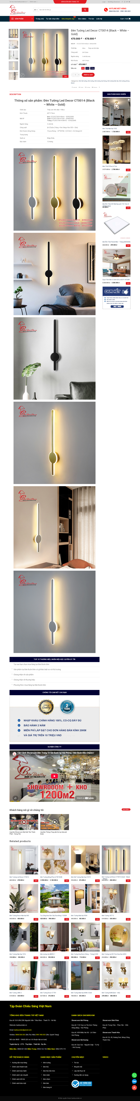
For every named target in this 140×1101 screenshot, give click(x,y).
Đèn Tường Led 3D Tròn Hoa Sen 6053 (114, 954)
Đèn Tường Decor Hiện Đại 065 (19, 915)
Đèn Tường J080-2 (16, 993)
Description (15, 94)
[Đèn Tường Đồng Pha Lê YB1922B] (54, 859)
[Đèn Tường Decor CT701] (54, 975)
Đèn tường (91, 81)
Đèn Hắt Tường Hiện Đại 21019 (81, 877)
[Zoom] (22, 75)
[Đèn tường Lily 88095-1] (54, 937)
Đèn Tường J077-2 (108, 915)
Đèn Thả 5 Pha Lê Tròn (109, 166)
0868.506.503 (114, 11)
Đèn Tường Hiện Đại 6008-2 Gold (81, 993)
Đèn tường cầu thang (100, 81)
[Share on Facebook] (74, 87)
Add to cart (88, 75)
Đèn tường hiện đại (112, 81)
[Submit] (85, 10)
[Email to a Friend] (87, 87)
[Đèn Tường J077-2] (116, 898)
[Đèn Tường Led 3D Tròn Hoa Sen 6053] (116, 937)
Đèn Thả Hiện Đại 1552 (109, 128)
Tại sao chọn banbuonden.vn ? (18, 1)
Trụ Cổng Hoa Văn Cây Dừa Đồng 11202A (53, 915)
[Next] (65, 53)
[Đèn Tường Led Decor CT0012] (24, 859)
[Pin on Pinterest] (94, 87)
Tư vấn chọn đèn (52, 19)
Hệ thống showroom (114, 2)
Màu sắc (73, 68)
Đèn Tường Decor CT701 (48, 993)
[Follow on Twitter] (127, 2)
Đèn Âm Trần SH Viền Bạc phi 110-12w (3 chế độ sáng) (115, 205)
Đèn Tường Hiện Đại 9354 (79, 915)
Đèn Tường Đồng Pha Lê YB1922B (51, 877)
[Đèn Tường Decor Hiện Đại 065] (24, 898)
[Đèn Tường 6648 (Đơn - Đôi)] (116, 975)
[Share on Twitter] (81, 87)
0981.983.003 (125, 11)
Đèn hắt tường (83, 81)
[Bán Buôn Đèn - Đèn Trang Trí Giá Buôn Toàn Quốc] (20, 10)
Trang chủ (40, 19)
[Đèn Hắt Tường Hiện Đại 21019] (85, 859)
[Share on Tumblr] (99, 87)
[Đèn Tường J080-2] (24, 975)
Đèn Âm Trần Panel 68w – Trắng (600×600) (116, 242)
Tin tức (91, 19)
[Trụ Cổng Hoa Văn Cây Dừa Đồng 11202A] (54, 898)
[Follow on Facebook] (122, 2)
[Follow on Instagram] (124, 2)
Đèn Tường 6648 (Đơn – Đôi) (111, 993)
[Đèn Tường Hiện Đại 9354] (85, 898)
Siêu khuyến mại (68, 19)
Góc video (82, 19)
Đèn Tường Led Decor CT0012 (19, 877)
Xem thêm (126, 809)
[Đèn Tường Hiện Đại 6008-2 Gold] (85, 975)
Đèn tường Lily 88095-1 (47, 954)
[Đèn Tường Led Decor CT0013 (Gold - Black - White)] (116, 859)
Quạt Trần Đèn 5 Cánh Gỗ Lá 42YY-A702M (116, 279)
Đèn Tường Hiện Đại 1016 (18, 954)
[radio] (83, 68)
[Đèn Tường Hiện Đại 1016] (24, 937)
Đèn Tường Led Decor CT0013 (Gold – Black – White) (116, 878)
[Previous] (23, 53)
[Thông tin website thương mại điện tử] (82, 1082)
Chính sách (33, 1)
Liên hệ (99, 19)
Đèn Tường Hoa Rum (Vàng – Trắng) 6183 (84, 954)
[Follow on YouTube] (129, 2)
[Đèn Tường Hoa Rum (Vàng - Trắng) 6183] (85, 937)
